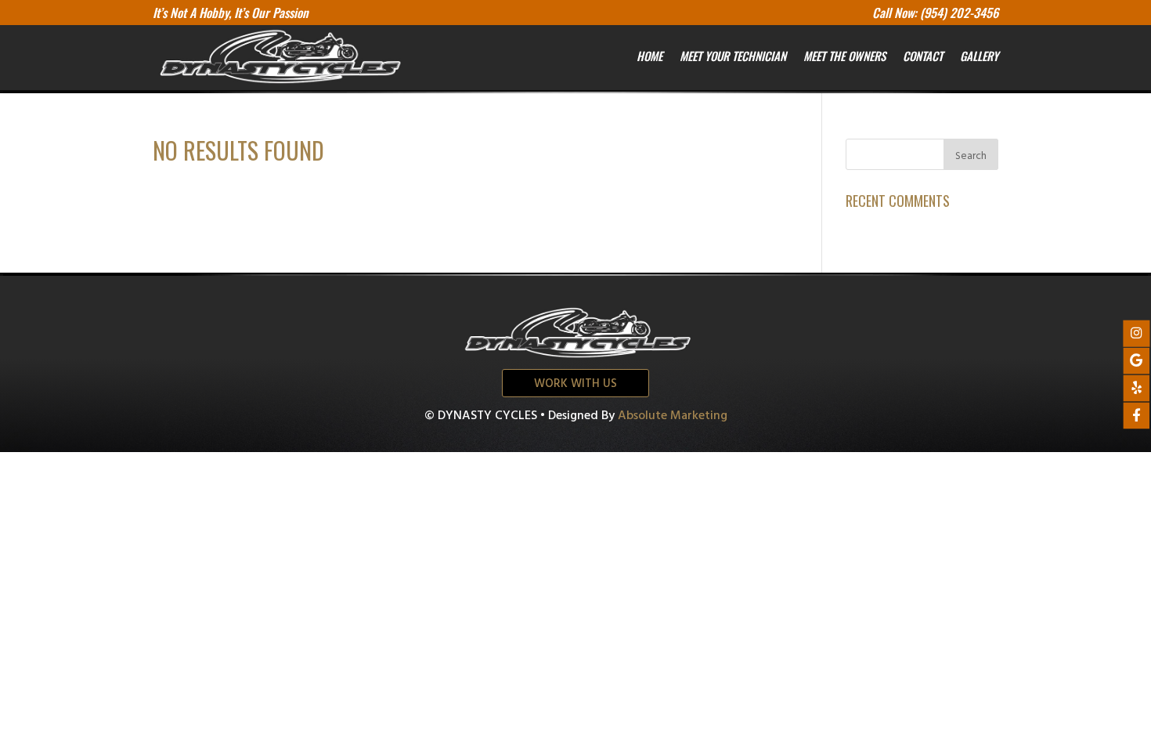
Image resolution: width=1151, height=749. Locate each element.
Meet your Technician (733, 55)
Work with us (575, 383)
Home (649, 55)
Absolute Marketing (672, 416)
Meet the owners (844, 55)
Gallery (979, 55)
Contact (923, 55)
